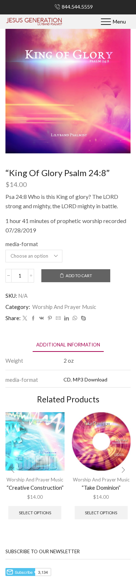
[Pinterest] (50, 318)
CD (67, 379)
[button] (12, 470)
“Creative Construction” (35, 487)
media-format (21, 244)
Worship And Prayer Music (64, 307)
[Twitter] (25, 318)
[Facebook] (33, 318)
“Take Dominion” (101, 487)
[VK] (41, 318)
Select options (35, 512)
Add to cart (79, 275)
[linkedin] (66, 318)
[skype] (82, 318)
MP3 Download (90, 379)
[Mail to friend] (58, 318)
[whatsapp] (75, 318)
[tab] (68, 345)
